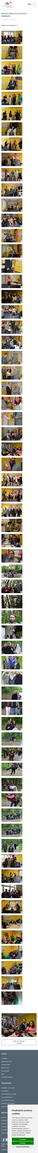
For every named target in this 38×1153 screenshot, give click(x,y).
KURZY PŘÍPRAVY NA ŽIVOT (8, 1100)
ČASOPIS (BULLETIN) (6, 1061)
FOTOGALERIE (4, 1091)
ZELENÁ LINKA (4, 1106)
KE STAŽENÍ (4, 1130)
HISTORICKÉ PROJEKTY (7, 1077)
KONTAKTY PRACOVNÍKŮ (7, 1120)
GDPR (2, 1074)
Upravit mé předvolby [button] (22, 1146)
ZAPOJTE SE (4, 1133)
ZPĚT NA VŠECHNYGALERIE (19, 1042)
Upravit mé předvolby (7, 1149)
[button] (11, 37)
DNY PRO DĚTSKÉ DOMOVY (8, 1103)
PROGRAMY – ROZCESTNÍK (8, 1088)
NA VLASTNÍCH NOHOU (7, 1097)
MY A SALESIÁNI (5, 1071)
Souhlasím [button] (23, 1139)
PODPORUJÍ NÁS (5, 1126)
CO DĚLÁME (4, 1058)
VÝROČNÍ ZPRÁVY (5, 1064)
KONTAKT (3, 1117)
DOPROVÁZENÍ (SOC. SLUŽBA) (8, 1094)
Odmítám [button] (23, 1143)
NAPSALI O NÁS (5, 1068)
